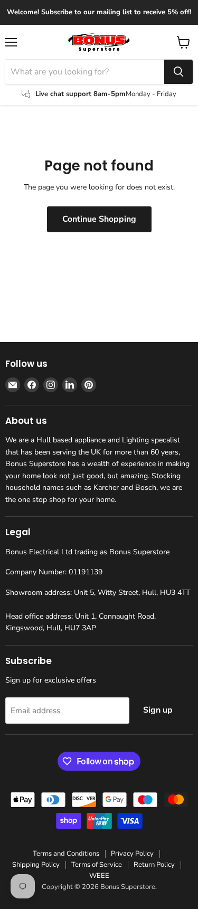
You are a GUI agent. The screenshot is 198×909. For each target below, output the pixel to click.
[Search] (178, 72)
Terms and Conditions (66, 853)
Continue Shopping (99, 219)
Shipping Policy (36, 864)
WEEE (99, 875)
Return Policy (154, 864)
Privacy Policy (132, 853)
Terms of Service (96, 864)
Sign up (158, 710)
